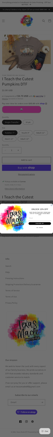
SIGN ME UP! (40, 223)
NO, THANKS (40, 227)
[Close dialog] (51, 205)
